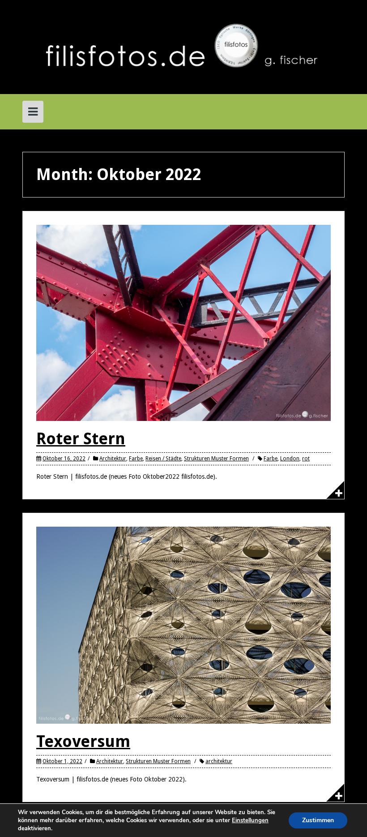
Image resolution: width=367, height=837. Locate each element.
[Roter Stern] (183, 322)
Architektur (112, 458)
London (289, 458)
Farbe (136, 458)
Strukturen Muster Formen (216, 458)
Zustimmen (318, 820)
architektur (218, 761)
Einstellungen (250, 820)
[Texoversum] (183, 624)
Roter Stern (80, 438)
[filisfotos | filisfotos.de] (183, 46)
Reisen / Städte (163, 458)
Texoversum (83, 741)
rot (306, 458)
